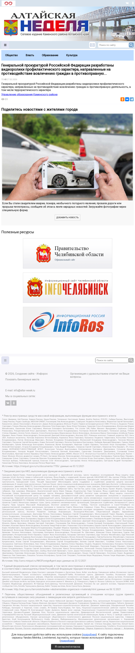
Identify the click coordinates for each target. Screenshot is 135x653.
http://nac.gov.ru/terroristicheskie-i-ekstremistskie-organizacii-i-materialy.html (55, 589)
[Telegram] (132, 99)
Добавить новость (67, 217)
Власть (30, 55)
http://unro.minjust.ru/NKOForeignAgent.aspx (38, 560)
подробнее (89, 634)
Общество (11, 55)
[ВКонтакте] (127, 99)
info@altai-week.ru (24, 390)
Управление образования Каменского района (29, 94)
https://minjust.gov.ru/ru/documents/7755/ (37, 466)
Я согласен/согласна (67, 646)
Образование (50, 55)
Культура (71, 55)
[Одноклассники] (122, 99)
